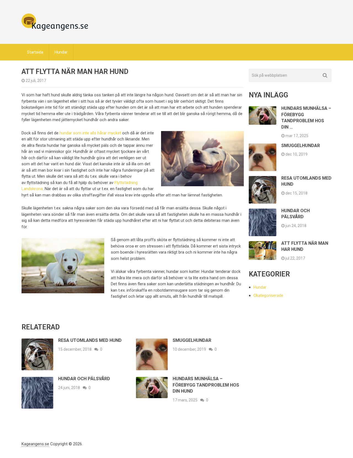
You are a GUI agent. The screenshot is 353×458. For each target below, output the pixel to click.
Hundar (61, 52)
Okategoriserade (268, 295)
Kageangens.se (35, 443)
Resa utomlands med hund (90, 340)
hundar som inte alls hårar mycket (90, 133)
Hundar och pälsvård (84, 378)
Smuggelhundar (192, 340)
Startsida (35, 52)
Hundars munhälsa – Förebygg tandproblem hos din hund (206, 385)
